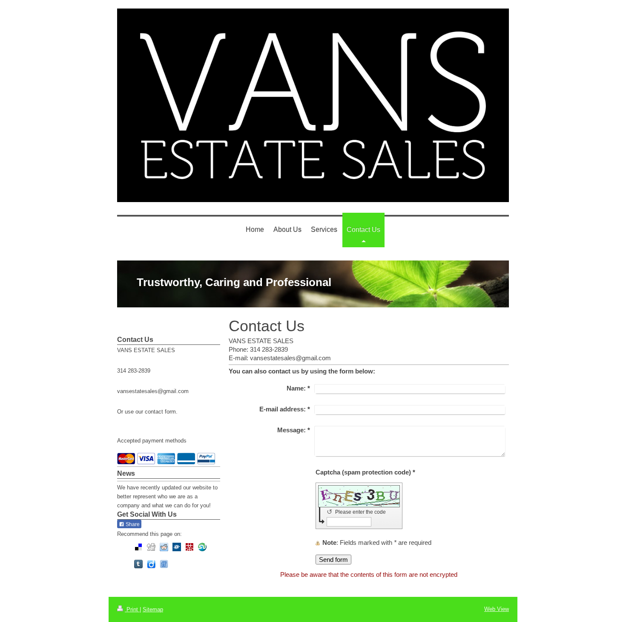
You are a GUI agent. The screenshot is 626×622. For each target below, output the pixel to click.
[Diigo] (151, 564)
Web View (496, 609)
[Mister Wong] (189, 547)
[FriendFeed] (164, 564)
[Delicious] (138, 547)
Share (132, 524)
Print (132, 609)
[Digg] (151, 547)
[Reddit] (164, 547)
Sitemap (153, 609)
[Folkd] (176, 547)
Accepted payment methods (152, 440)
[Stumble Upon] (202, 547)
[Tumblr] (138, 564)
